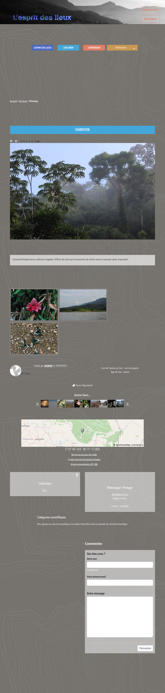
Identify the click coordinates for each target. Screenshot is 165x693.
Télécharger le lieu (16, 141)
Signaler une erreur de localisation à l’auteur (84, 459)
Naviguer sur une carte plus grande (84, 454)
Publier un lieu (150, 10)
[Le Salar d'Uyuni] (53, 403)
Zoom (11, 141)
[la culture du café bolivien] (78, 403)
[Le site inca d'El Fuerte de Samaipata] (95, 403)
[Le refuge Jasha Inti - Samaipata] (61, 403)
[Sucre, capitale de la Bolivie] (44, 403)
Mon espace (150, 19)
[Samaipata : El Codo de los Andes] (70, 403)
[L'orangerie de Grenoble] (111, 403)
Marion (48, 366)
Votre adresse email (96, 576)
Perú (45, 490)
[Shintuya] (120, 403)
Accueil (13, 101)
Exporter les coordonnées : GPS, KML (84, 464)
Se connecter (92, 570)
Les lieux (23, 101)
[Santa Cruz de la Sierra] (103, 403)
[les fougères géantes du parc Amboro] (86, 403)
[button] (133, 47)
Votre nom (92, 559)
